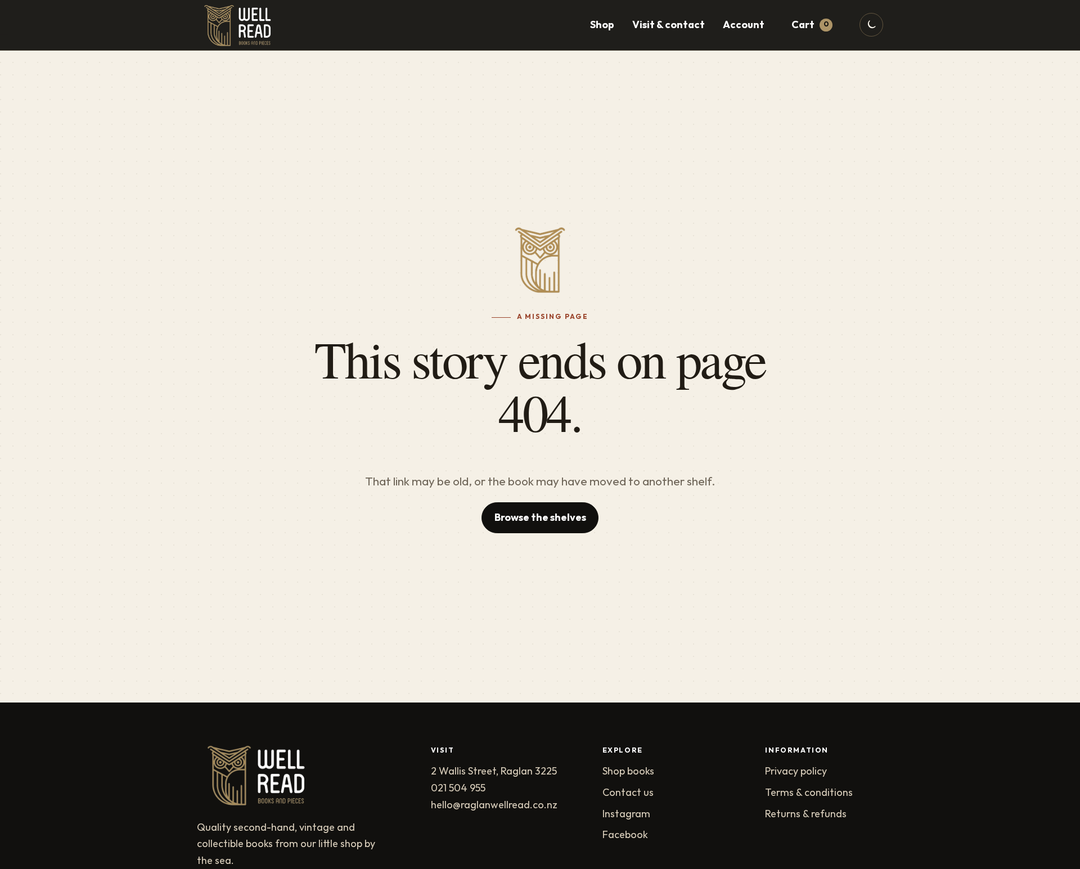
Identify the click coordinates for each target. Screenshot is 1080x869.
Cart (810, 25)
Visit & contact (668, 25)
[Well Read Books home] (241, 25)
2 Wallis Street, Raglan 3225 (494, 771)
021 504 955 (458, 788)
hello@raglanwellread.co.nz (494, 805)
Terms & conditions (809, 792)
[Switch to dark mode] (871, 25)
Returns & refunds (806, 814)
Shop (602, 25)
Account (743, 25)
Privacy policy (796, 771)
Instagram (626, 814)
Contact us (628, 792)
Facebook (625, 835)
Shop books (628, 771)
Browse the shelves (540, 517)
